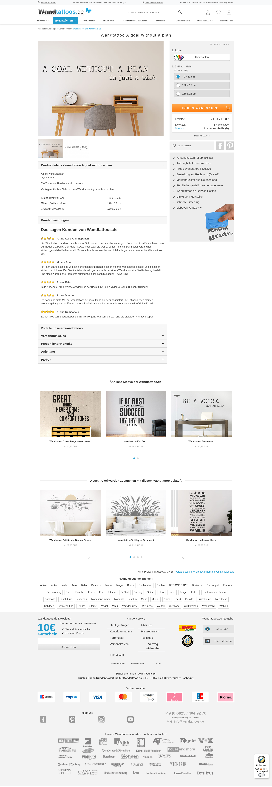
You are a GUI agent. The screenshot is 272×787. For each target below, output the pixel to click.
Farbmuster (117, 637)
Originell (203, 20)
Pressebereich (150, 631)
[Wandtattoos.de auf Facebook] (43, 719)
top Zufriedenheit (154, 2)
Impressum (117, 654)
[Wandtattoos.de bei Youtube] (130, 719)
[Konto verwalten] (208, 12)
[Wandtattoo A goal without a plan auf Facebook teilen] (219, 145)
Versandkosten (119, 644)
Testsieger (150, 673)
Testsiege (147, 637)
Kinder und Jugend (135, 20)
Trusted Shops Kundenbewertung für (110, 678)
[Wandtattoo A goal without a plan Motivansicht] (76, 148)
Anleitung (222, 629)
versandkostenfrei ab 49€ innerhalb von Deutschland (205, 571)
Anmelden (68, 647)
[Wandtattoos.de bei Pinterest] (72, 719)
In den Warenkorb (200, 108)
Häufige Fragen (119, 625)
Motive (160, 20)
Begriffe (108, 20)
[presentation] (89, 558)
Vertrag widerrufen (153, 646)
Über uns (147, 625)
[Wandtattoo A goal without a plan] (101, 88)
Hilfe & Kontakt (48, 2)
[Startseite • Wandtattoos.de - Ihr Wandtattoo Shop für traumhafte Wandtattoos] (65, 11)
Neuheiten (226, 20)
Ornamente (183, 20)
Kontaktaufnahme (121, 631)
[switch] (261, 775)
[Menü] (267, 756)
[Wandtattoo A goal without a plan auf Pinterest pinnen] (229, 145)
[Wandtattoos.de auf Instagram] (101, 719)
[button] (134, 458)
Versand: (180, 128)
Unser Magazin (223, 641)
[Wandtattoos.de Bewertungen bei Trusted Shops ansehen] (187, 646)
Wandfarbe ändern (219, 44)
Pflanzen (89, 20)
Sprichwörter (64, 20)
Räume (41, 20)
